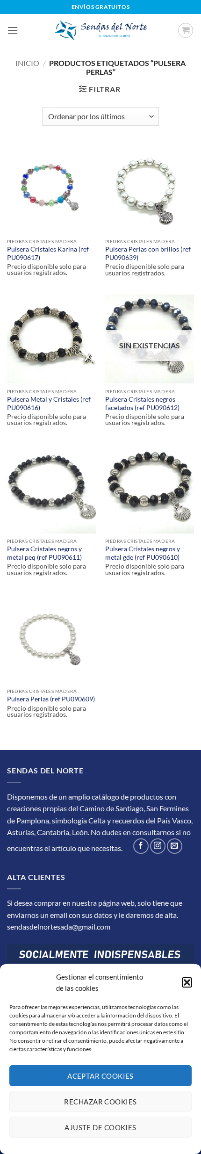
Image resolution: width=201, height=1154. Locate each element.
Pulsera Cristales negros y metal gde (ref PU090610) (142, 553)
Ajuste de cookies (100, 1127)
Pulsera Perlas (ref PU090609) (51, 699)
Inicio (27, 62)
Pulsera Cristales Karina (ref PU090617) (48, 253)
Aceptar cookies (100, 1076)
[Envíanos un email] (174, 846)
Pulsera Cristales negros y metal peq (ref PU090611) (44, 553)
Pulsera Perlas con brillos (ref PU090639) (148, 253)
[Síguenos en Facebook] (141, 846)
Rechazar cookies (100, 1101)
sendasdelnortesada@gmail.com (58, 926)
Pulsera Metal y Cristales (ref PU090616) (49, 403)
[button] (187, 982)
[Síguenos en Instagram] (157, 846)
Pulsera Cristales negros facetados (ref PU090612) (142, 403)
